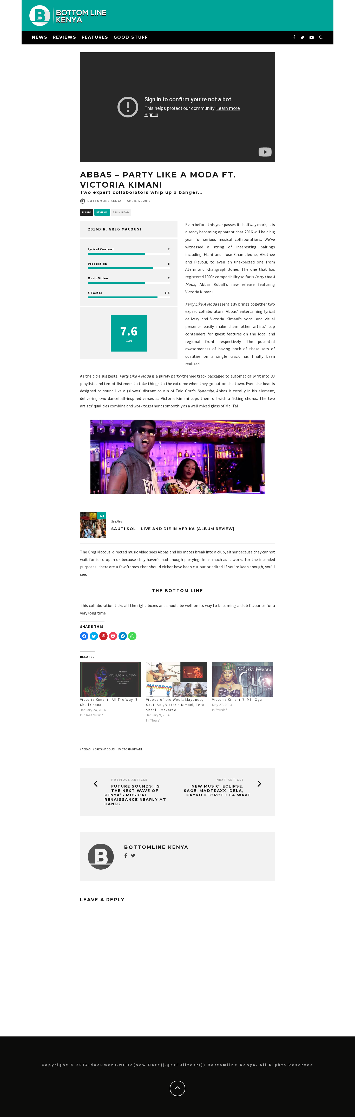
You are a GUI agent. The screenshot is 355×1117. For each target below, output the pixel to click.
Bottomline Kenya (104, 201)
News (40, 37)
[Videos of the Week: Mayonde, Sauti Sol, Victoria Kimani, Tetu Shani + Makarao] (176, 679)
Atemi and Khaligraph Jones (212, 269)
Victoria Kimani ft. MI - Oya (237, 699)
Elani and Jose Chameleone (230, 254)
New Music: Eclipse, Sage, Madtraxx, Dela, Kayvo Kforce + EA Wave (217, 790)
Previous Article (129, 780)
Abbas (86, 749)
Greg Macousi (105, 749)
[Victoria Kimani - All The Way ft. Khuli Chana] (110, 679)
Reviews (64, 37)
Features (95, 37)
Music (86, 212)
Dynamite (205, 390)
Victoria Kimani (130, 749)
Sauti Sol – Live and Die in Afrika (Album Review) (173, 528)
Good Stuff (131, 37)
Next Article (230, 780)
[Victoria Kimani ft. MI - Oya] (242, 679)
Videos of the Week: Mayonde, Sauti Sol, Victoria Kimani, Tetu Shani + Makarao (175, 704)
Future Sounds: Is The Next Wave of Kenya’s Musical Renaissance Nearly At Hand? (135, 795)
